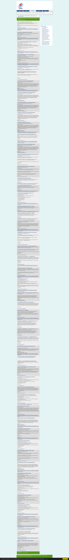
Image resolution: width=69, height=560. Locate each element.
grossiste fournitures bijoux (45, 38)
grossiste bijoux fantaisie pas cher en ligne (26, 63)
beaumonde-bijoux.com (21, 264)
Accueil (18, 12)
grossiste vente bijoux (45, 29)
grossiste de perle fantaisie (45, 35)
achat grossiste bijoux (45, 27)
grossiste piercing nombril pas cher (32, 191)
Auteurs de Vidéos (28, 12)
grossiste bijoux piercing (23, 219)
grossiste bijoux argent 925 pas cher (32, 290)
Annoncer (40, 12)
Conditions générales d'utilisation (28, 555)
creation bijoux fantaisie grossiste (21, 29)
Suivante (25, 552)
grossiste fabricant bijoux (24, 90)
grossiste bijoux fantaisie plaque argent (25, 203)
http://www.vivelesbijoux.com (22, 275)
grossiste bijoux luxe (44, 32)
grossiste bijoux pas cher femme (21, 514)
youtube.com (20, 182)
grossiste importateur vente (45, 44)
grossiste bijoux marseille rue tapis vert (24, 482)
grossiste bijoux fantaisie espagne (20, 52)
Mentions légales (21, 555)
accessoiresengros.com (21, 385)
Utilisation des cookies (36, 555)
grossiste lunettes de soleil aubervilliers (22, 404)
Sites (24, 12)
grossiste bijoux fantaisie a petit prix (34, 64)
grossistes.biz (20, 327)
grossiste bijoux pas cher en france (29, 514)
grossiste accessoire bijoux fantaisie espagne (25, 51)
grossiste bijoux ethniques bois (25, 132)
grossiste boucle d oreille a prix (46, 41)
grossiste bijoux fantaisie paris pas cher (21, 438)
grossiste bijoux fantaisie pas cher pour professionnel (24, 538)
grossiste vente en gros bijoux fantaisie (32, 28)
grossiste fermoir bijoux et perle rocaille (46, 40)
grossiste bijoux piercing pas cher (31, 183)
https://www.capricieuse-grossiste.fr (23, 228)
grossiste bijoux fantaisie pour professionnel (26, 470)
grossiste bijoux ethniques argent (32, 132)
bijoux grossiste (44, 28)
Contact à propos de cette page (43, 555)
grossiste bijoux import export (30, 90)
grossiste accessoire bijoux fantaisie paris (30, 438)
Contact (43, 12)
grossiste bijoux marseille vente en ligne (33, 482)
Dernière (27, 552)
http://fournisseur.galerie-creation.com (23, 79)
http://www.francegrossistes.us (22, 300)
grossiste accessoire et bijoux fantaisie (29, 52)
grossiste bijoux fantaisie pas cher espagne (33, 51)
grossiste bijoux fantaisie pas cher (30, 38)
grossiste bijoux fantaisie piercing (24, 183)
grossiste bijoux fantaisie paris (20, 142)
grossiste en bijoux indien (45, 34)
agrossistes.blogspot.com (22, 469)
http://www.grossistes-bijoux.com (22, 89)
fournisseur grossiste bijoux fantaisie (22, 38)
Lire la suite (18, 26)
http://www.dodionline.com (22, 414)
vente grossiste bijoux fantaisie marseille (29, 29)
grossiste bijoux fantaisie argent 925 (25, 290)
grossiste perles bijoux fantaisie (24, 28)
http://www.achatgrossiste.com (22, 365)
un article (36, 12)
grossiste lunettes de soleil (29, 404)
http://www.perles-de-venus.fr (22, 202)
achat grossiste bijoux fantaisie (21, 276)
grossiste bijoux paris (45, 33)
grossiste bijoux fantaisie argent (21, 291)
